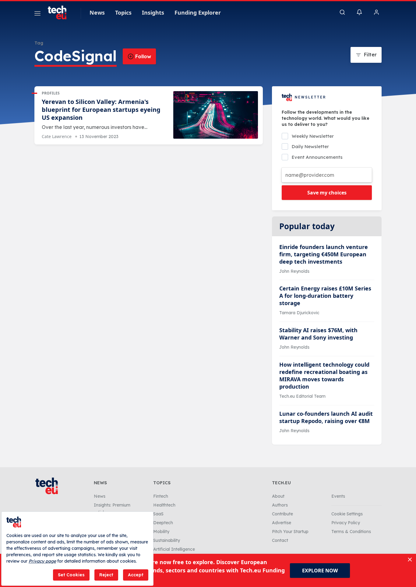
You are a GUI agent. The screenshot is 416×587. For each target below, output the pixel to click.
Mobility (161, 531)
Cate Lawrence (57, 136)
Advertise (281, 522)
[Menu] (37, 14)
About (278, 496)
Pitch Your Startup (290, 531)
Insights (153, 12)
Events (338, 496)
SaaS (158, 514)
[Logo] (60, 12)
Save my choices (327, 192)
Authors (280, 505)
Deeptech (163, 522)
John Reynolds (294, 271)
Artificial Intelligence (174, 549)
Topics (123, 12)
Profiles (51, 93)
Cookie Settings (347, 514)
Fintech (160, 496)
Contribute (282, 514)
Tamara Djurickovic (299, 312)
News (97, 12)
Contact (280, 540)
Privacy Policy (345, 522)
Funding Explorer (198, 12)
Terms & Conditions (351, 531)
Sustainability (166, 540)
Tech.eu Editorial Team (302, 396)
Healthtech (164, 505)
